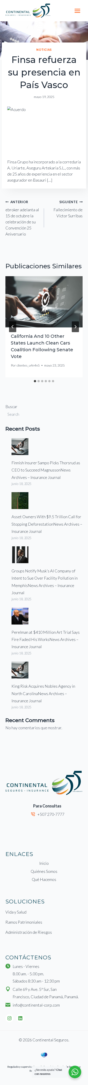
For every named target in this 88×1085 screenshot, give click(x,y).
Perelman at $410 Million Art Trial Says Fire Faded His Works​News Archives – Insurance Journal (46, 639)
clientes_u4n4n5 (28, 365)
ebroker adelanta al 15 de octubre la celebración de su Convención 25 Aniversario (22, 218)
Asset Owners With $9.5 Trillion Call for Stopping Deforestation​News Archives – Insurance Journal (47, 524)
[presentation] (44, 301)
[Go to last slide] (12, 326)
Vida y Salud (15, 911)
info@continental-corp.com (36, 1005)
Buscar (11, 406)
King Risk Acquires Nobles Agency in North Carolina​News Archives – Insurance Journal (43, 693)
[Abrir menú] (77, 10)
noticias (44, 49)
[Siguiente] (75, 326)
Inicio (44, 863)
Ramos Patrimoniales (23, 922)
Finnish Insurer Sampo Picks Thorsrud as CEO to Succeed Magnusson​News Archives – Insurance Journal (46, 470)
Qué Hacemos (44, 879)
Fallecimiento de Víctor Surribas (68, 209)
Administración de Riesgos (28, 932)
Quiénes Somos (44, 871)
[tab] (35, 381)
